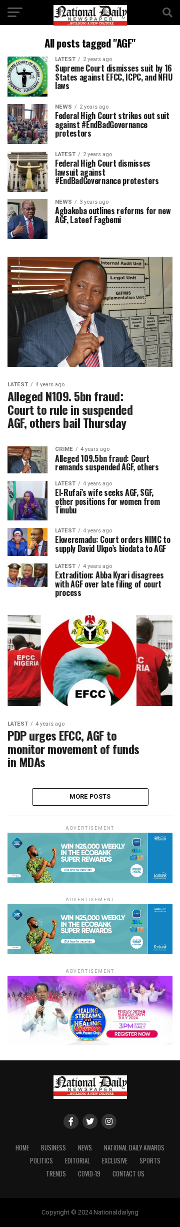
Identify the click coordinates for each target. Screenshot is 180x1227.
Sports (150, 1160)
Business (53, 1147)
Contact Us (128, 1173)
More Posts (90, 796)
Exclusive (115, 1160)
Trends (56, 1173)
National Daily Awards (134, 1147)
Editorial (77, 1160)
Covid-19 (89, 1173)
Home (22, 1147)
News (85, 1147)
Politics (41, 1160)
